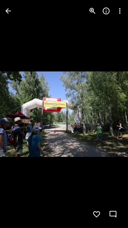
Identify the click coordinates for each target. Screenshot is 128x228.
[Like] (97, 214)
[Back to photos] (8, 11)
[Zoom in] (92, 11)
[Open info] (106, 11)
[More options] (120, 11)
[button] (108, 114)
